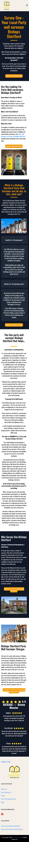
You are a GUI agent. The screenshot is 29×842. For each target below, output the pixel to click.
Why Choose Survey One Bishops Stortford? (14, 590)
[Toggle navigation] (27, 5)
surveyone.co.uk (17, 837)
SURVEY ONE (5, 762)
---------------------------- (14, 40)
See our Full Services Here (14, 146)
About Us (4, 789)
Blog (2, 802)
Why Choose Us (6, 792)
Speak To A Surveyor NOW (14, 76)
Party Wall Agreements (8, 799)
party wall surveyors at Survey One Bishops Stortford (13, 135)
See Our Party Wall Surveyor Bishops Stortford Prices (14, 690)
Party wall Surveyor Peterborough (11, 829)
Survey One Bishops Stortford (10, 826)
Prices (3, 796)
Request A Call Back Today (14, 325)
